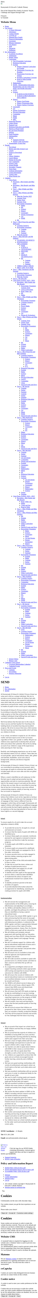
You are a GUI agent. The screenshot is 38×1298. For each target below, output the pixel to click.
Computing (16, 114)
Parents (7, 145)
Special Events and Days (29, 385)
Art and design (26, 458)
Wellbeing (12, 50)
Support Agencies (18, 140)
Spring (23, 231)
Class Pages (13, 180)
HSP (10, 154)
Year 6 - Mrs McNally (24, 450)
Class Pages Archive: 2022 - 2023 (24, 496)
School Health (13, 165)
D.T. (26, 366)
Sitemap (7, 1175)
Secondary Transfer (15, 167)
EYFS (15, 90)
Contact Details (14, 34)
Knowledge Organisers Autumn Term (28, 287)
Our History (13, 44)
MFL (14, 119)
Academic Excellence (16, 54)
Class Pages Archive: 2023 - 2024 (24, 280)
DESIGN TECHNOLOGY (27, 256)
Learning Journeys (23, 225)
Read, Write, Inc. (26, 291)
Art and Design (30, 538)
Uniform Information (15, 171)
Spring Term (21, 200)
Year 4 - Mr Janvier (23, 386)
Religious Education (19, 63)
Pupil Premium (13, 134)
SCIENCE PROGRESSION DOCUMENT (26, 97)
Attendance (12, 32)
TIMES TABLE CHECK (25, 266)
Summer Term (21, 202)
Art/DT (23, 379)
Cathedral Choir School (12, 662)
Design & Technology (28, 315)
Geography (16, 107)
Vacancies (12, 48)
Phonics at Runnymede (16, 129)
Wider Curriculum (27, 350)
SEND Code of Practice (20, 141)
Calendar (12, 670)
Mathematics (17, 83)
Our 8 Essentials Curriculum (22, 61)
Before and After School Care (18, 149)
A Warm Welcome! (15, 30)
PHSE (23, 447)
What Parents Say (14, 176)
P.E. (22, 595)
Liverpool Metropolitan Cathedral (19, 664)
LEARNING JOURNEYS (25, 240)
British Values (13, 57)
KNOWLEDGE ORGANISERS (22, 243)
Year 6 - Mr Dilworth (20, 278)
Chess (23, 383)
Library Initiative (14, 156)
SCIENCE (24, 247)
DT (26, 339)
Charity (11, 151)
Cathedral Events (14, 666)
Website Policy (9, 1178)
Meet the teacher (22, 235)
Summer (23, 233)
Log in (7, 677)
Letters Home (13, 123)
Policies (11, 132)
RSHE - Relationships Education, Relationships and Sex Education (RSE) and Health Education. (23, 86)
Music (15, 116)
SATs (23, 629)
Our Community (14, 161)
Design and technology (28, 461)
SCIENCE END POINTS (25, 94)
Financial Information (16, 39)
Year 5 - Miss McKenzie (25, 417)
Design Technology (19, 110)
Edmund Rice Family (16, 37)
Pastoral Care (13, 125)
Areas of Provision (27, 289)
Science (15, 92)
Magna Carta (13, 661)
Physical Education (19, 112)
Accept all (12, 1213)
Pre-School (12, 147)
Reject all (4, 1213)
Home (7, 26)
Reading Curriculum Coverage (27, 77)
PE (22, 472)
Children (7, 178)
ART (22, 253)
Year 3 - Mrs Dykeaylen (24, 545)
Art (14, 108)
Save (18, 1296)
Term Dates (12, 169)
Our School (8, 28)
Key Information (10, 52)
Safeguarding (13, 136)
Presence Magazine (15, 673)
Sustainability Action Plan (17, 143)
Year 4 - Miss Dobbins (24, 576)
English (15, 65)
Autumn (23, 229)
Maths (23, 205)
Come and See (25, 505)
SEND (11, 138)
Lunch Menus (13, 158)
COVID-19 (12, 35)
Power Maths (25, 306)
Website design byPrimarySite (15, 1187)
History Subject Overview (25, 105)
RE (22, 207)
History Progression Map (25, 103)
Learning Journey (26, 578)
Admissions (12, 55)
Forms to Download (15, 152)
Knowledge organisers (24, 227)
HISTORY (24, 251)
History (15, 99)
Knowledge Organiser (28, 300)
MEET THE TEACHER (25, 268)
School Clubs (13, 163)
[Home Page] (1, 4)
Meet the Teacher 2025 (24, 196)
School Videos (13, 659)
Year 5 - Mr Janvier (23, 604)
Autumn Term (21, 198)
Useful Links (13, 174)
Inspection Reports (15, 121)
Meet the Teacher (22, 277)
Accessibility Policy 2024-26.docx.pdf (17, 1171)
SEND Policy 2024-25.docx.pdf (15, 1168)
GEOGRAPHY (26, 249)
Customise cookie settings (25, 1213)
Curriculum (12, 59)
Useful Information (15, 172)
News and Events (10, 668)
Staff (10, 46)
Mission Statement (15, 43)
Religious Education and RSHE (19, 127)
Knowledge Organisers (24, 204)
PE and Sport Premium (16, 130)
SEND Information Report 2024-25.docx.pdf (19, 1169)
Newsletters (12, 672)
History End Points (23, 101)
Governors (12, 41)
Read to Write (25, 507)
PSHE (15, 118)
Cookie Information (11, 1177)
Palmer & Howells (15, 160)
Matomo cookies (11, 1259)
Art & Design (29, 642)
